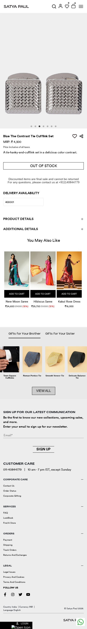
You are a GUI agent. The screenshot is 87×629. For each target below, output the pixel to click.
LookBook (8, 517)
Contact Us (8, 485)
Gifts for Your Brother (24, 333)
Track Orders (9, 550)
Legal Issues (9, 572)
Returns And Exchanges (15, 555)
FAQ (5, 512)
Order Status (9, 490)
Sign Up (43, 449)
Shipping (7, 544)
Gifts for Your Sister (60, 333)
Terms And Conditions (14, 582)
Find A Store (9, 522)
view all (43, 390)
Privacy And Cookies (13, 577)
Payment (7, 539)
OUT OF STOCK (43, 165)
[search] (54, 6)
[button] (4, 276)
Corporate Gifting (12, 495)
